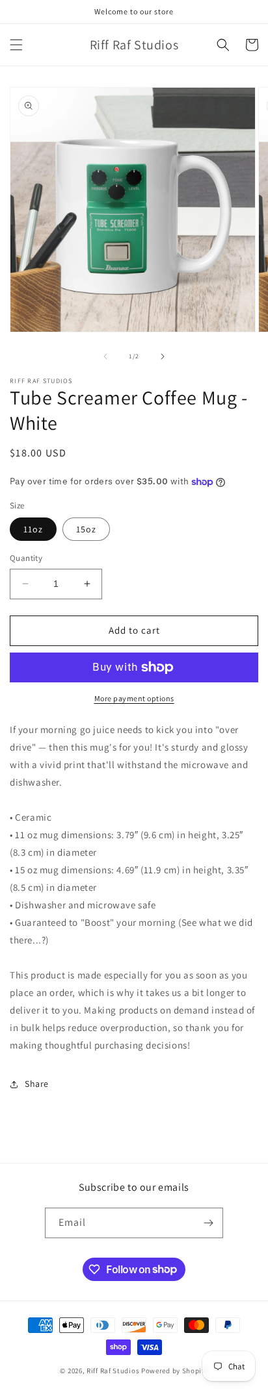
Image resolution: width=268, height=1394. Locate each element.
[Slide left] (105, 356)
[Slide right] (162, 356)
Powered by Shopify (174, 1370)
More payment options (134, 698)
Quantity (26, 558)
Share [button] (37, 1083)
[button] (16, 45)
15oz (86, 529)
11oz (33, 529)
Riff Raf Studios (113, 1370)
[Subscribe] (208, 1223)
